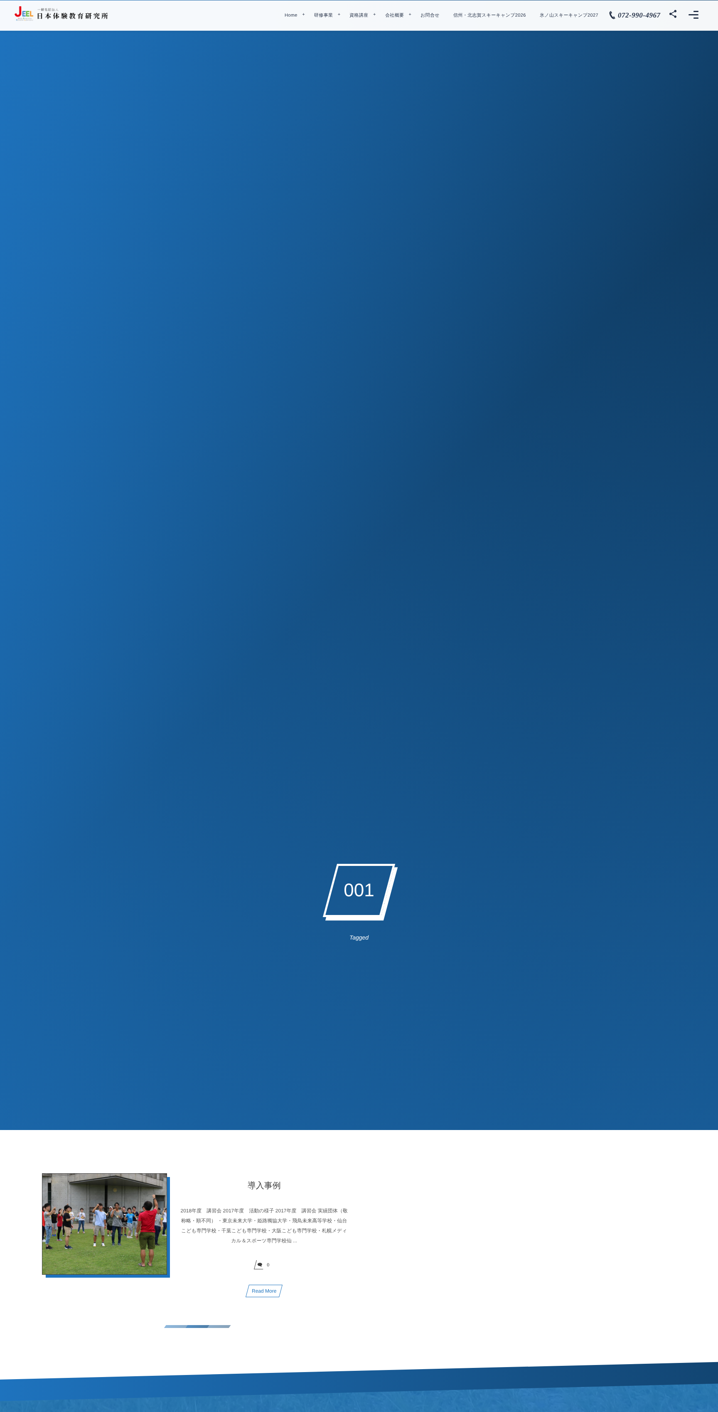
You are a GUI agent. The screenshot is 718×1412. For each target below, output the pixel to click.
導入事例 (264, 1185)
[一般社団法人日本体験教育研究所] (62, 13)
